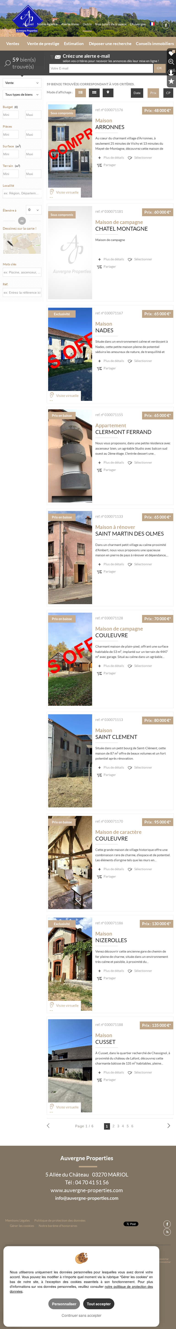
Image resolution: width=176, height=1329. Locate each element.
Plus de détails (114, 157)
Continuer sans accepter (81, 1315)
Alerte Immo (70, 24)
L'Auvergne (138, 24)
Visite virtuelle (67, 192)
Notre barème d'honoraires (58, 1226)
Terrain (11, 166)
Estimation (74, 43)
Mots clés (9, 264)
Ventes (12, 43)
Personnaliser (64, 1303)
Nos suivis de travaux (110, 24)
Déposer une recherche (110, 43)
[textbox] (22, 193)
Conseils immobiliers (155, 43)
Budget (8, 107)
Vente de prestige (43, 43)
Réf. (5, 284)
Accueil (28, 24)
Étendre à (9, 210)
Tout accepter (99, 1303)
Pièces (7, 126)
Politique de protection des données (59, 1220)
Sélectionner (143, 157)
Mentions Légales (17, 1220)
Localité (8, 185)
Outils (87, 24)
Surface (12, 146)
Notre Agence (47, 24)
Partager (110, 165)
